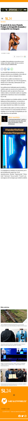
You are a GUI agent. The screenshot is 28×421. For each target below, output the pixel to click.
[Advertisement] (14, 241)
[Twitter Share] (5, 69)
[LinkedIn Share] (8, 69)
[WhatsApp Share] (11, 69)
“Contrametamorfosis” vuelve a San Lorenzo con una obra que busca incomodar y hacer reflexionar (17, 122)
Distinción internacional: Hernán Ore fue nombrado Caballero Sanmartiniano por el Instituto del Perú (14, 384)
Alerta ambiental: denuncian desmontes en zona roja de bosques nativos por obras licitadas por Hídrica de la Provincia (14, 325)
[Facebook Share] (2, 69)
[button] (2, 18)
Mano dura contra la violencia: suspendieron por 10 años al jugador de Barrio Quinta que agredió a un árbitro (13, 344)
